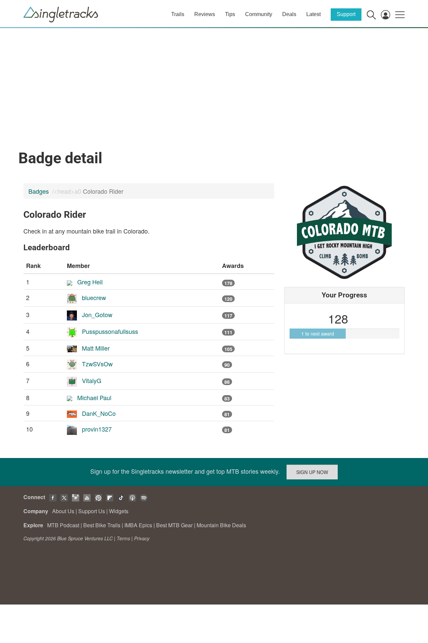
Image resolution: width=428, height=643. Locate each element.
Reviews (204, 14)
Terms (123, 538)
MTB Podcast (63, 525)
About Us (63, 511)
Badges (38, 191)
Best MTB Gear (174, 525)
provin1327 (97, 429)
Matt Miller (96, 348)
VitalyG (91, 380)
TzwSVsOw (97, 363)
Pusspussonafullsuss (110, 331)
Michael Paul (94, 397)
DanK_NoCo (99, 413)
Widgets (118, 511)
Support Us (91, 511)
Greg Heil (90, 281)
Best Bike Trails (101, 525)
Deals (289, 14)
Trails (177, 14)
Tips (230, 14)
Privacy (141, 538)
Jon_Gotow (97, 314)
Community (258, 14)
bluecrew (94, 297)
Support (346, 14)
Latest (313, 14)
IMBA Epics (138, 525)
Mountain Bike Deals (221, 525)
